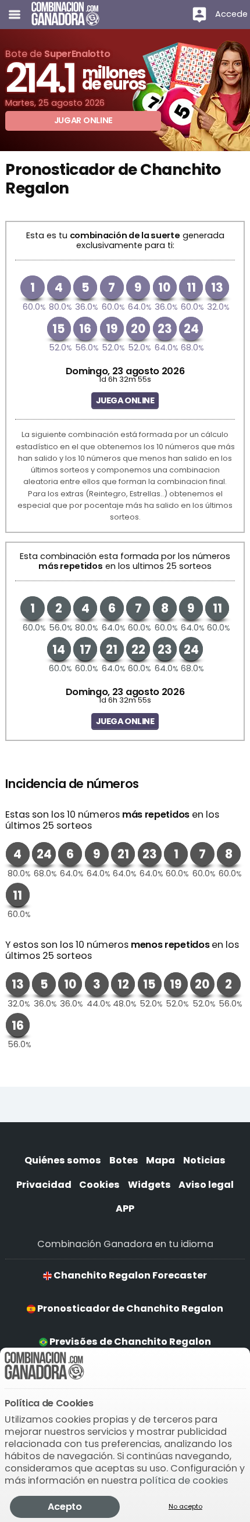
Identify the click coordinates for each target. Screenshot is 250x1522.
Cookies (99, 1184)
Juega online (125, 400)
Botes (123, 1160)
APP (125, 1208)
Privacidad (44, 1184)
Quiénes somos (62, 1160)
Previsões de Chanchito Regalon (129, 1341)
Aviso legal (206, 1184)
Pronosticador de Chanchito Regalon (129, 1308)
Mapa (160, 1160)
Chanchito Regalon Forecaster (129, 1275)
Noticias (204, 1160)
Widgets (149, 1184)
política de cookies (184, 1480)
